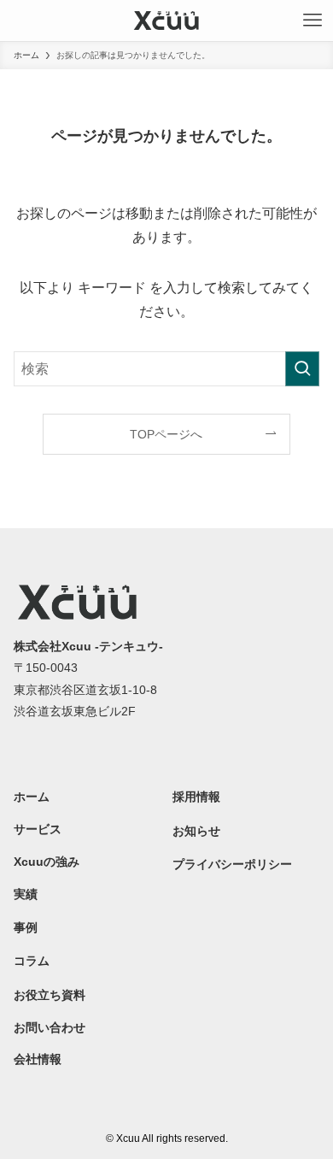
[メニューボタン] (312, 20)
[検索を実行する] (302, 368)
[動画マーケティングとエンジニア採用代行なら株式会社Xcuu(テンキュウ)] (166, 20)
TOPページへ (166, 434)
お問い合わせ (49, 1027)
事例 (26, 927)
